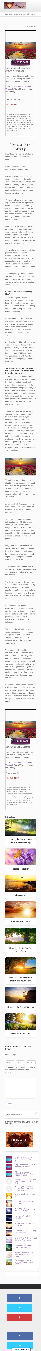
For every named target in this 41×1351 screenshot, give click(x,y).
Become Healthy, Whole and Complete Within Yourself (24, 1254)
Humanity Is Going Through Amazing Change (25, 1209)
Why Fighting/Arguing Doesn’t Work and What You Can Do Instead (26, 1174)
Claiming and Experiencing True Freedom (25, 1231)
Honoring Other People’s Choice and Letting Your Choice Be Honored (24, 1188)
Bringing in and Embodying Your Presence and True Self (25, 1181)
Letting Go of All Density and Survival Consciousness (26, 1239)
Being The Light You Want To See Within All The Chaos (25, 1159)
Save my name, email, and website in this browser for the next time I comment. (20, 1069)
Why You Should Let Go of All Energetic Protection (25, 1165)
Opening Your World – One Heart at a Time (25, 1202)
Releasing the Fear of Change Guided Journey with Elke (24, 1262)
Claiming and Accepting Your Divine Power (24, 1246)
